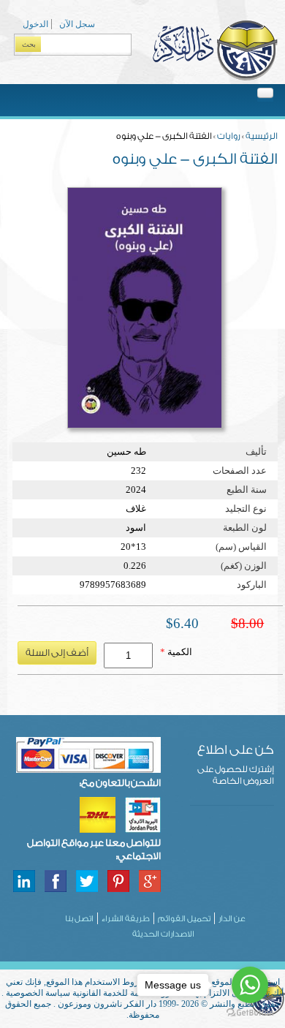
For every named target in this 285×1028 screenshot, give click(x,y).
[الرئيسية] (215, 78)
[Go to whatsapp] (250, 985)
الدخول (35, 24)
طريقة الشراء (126, 918)
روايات (228, 136)
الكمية (176, 651)
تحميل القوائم (184, 918)
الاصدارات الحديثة (163, 934)
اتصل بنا (79, 918)
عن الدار (232, 918)
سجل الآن (77, 24)
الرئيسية (262, 136)
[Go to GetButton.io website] (250, 1013)
